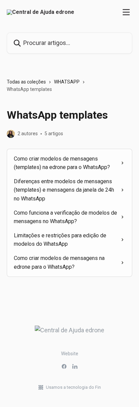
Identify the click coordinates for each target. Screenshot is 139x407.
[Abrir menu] (126, 12)
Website (69, 353)
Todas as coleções (26, 82)
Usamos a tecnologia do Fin (73, 387)
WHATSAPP (67, 82)
